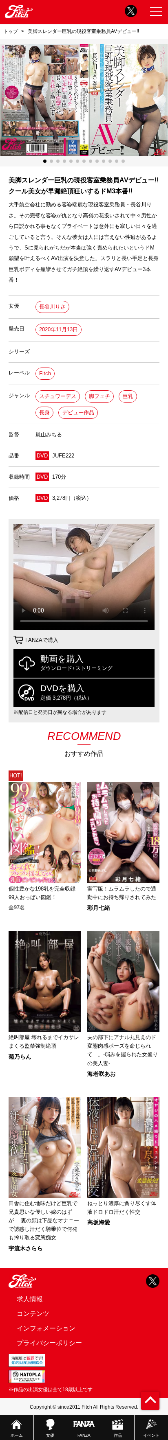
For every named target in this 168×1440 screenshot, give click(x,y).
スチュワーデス (57, 396)
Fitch (45, 373)
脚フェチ (99, 396)
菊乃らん (20, 1056)
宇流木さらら (26, 1248)
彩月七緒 (98, 907)
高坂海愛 (98, 1222)
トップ (10, 31)
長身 (44, 412)
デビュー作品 (78, 412)
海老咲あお (101, 1074)
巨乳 (127, 396)
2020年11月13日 (58, 329)
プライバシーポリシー (49, 1342)
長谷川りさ (52, 307)
